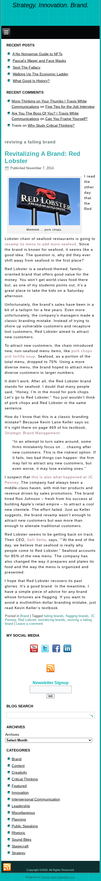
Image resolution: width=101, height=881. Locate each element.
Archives (12, 734)
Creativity (19, 772)
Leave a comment (29, 624)
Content (18, 766)
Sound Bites (21, 839)
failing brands (54, 616)
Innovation (20, 792)
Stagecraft (20, 846)
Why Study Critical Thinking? (51, 125)
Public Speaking (25, 826)
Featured (19, 786)
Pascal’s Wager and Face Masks (39, 61)
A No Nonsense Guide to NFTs (37, 54)
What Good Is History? (31, 81)
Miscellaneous (23, 813)
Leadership (21, 806)
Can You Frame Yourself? (66, 119)
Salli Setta (36, 540)
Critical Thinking (25, 779)
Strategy (18, 853)
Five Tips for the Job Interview (70, 106)
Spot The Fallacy (26, 67)
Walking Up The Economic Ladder (40, 74)
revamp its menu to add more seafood (40, 244)
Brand (24, 616)
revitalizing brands (51, 620)
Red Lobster (27, 620)
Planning (19, 819)
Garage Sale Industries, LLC (58, 877)
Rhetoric (18, 833)
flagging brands (77, 616)
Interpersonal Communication (36, 799)
